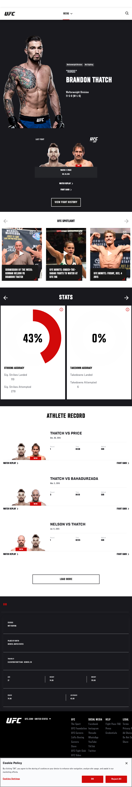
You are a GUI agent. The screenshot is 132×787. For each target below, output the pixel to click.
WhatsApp (93, 737)
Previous (5, 221)
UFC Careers (77, 733)
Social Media (95, 719)
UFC (73, 719)
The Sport (76, 724)
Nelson (57, 524)
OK (92, 779)
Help (108, 719)
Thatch (57, 433)
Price (76, 433)
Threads (92, 733)
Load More (66, 579)
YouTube (92, 742)
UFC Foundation (79, 728)
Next (126, 221)
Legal (126, 719)
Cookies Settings (11, 779)
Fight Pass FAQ (113, 724)
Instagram (93, 728)
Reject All (116, 779)
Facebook (93, 724)
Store (73, 746)
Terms (126, 724)
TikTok (91, 746)
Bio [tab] (5, 604)
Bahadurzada (84, 479)
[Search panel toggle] (127, 13)
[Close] (126, 763)
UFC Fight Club (78, 751)
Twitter (92, 751)
